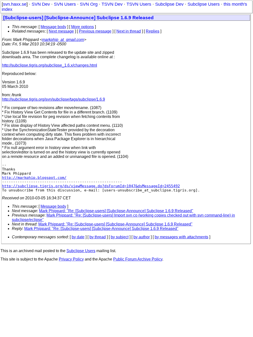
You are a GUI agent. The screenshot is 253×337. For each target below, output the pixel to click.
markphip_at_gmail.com (63, 39)
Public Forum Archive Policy (137, 259)
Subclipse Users (204, 4)
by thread (97, 237)
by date (78, 237)
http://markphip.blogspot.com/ (34, 177)
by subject (119, 237)
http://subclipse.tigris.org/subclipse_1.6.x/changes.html (49, 65)
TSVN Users (138, 4)
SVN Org (89, 4)
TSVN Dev (112, 4)
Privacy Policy (71, 259)
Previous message (95, 31)
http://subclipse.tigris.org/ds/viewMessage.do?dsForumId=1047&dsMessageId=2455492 (91, 186)
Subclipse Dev (169, 4)
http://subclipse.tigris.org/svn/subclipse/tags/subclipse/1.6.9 (53, 99)
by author (141, 237)
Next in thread (128, 31)
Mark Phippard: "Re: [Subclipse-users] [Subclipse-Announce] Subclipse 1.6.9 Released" (116, 211)
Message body (53, 27)
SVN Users (65, 4)
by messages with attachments (181, 237)
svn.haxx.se (14, 4)
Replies (152, 31)
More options (82, 27)
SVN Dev (41, 4)
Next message (61, 31)
